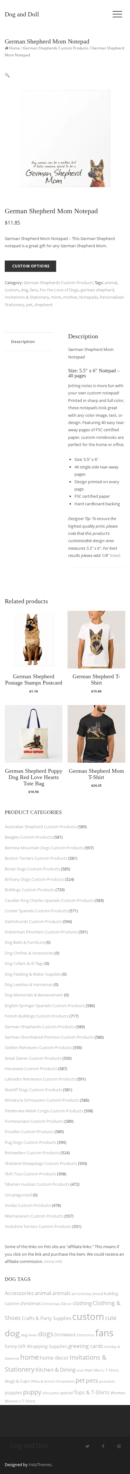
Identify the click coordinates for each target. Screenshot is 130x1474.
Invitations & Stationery (27, 297)
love (79, 1370)
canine (12, 1303)
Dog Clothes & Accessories (29, 953)
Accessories (19, 1293)
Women (117, 1393)
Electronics (85, 1335)
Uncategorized (18, 1195)
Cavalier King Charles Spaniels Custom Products (49, 900)
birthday (85, 1293)
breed (97, 1293)
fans (34, 290)
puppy (32, 1391)
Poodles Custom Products (29, 1131)
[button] (7, 75)
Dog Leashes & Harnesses (29, 984)
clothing (82, 1303)
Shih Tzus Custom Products (30, 1174)
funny (11, 1346)
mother (70, 297)
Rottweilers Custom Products (32, 1153)
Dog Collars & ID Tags (24, 963)
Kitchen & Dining (55, 1369)
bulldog (111, 1293)
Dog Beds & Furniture (25, 942)
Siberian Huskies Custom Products (37, 1184)
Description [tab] (23, 341)
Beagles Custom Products (29, 837)
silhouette (50, 1393)
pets (92, 1380)
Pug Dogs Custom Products (30, 1142)
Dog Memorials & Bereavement (34, 995)
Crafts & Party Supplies (46, 1318)
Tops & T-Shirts (91, 1392)
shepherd (43, 304)
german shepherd (97, 290)
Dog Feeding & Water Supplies (33, 974)
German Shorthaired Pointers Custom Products (49, 1037)
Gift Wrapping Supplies (42, 1346)
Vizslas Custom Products (28, 1205)
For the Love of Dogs (59, 290)
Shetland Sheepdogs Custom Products (41, 1163)
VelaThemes (40, 1464)
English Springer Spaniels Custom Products (45, 1005)
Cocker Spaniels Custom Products (36, 911)
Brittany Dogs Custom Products (34, 879)
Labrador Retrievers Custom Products (40, 1079)
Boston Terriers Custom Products (36, 858)
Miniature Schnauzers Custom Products (42, 1100)
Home (14, 48)
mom (56, 297)
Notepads (88, 297)
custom (12, 290)
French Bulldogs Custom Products (36, 1016)
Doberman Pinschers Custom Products (41, 932)
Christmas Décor (57, 1303)
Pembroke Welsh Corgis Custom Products (44, 1111)
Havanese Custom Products (31, 1068)
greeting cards (85, 1346)
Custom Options (31, 266)
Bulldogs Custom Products (30, 889)
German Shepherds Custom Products (55, 48)
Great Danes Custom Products (33, 1058)
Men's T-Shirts (106, 1370)
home (29, 1357)
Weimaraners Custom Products (34, 1216)
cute (110, 1318)
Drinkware (65, 1335)
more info (53, 1261)
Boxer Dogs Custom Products (32, 869)
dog (24, 290)
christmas (30, 1303)
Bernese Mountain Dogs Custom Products (44, 848)
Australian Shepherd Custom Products (41, 826)
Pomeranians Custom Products (34, 1121)
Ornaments (65, 1381)
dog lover (29, 1335)
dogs (45, 1333)
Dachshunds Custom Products (33, 921)
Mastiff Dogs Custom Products (33, 1090)
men (88, 1370)
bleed (115, 555)
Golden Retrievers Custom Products (38, 1047)
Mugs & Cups (17, 1381)
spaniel (66, 1393)
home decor (54, 1357)
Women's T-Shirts (20, 1401)
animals (61, 1293)
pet (29, 304)
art (74, 1293)
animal (110, 282)
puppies (13, 1393)
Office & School (42, 1381)
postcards (107, 1381)
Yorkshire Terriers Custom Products (38, 1226)
